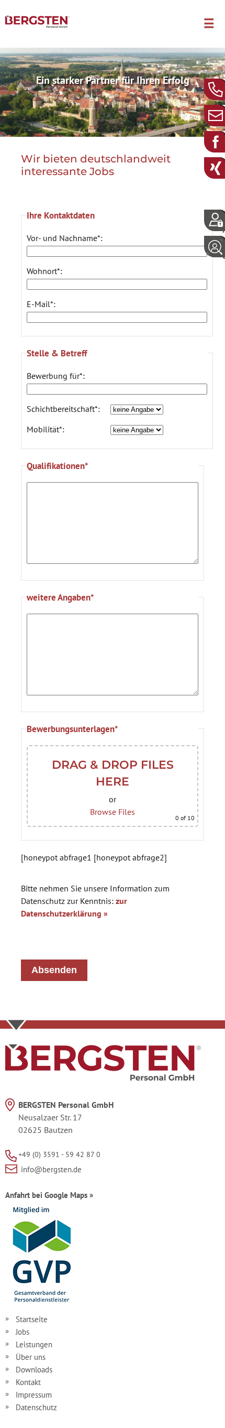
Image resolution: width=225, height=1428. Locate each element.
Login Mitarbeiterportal (223, 225)
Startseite (32, 1319)
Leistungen (34, 1344)
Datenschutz (36, 1407)
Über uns (31, 1357)
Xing (223, 167)
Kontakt (28, 1382)
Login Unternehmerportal (223, 251)
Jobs (22, 1332)
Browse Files (112, 811)
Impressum (34, 1395)
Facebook (223, 141)
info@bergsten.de (223, 115)
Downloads (34, 1370)
